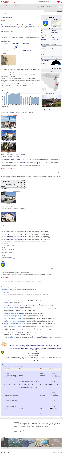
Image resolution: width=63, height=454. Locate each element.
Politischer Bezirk (44, 34)
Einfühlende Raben (31, 447)
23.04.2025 (47, 422)
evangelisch (3, 112)
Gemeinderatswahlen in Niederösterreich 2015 (14, 237)
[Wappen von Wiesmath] (45, 23)
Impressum (60, 452)
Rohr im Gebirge (46, 346)
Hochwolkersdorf (16, 43)
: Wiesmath (7, 285)
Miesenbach (31, 346)
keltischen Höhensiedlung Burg (8, 70)
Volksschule (14, 208)
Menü (53, 1)
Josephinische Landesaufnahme (9, 66)
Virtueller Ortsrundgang (6, 291)
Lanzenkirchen (52, 345)
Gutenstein (47, 344)
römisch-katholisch (29, 110)
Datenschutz (55, 452)
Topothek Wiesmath (6, 289)
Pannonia (30, 72)
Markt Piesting (18, 346)
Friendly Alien (19, 447)
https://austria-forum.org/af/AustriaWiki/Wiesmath (28, 432)
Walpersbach (26, 348)
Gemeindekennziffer (45, 49)
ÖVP (56, 58)
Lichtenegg (57, 345)
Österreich (54, 30)
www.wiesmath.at (54, 54)
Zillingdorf (37, 349)
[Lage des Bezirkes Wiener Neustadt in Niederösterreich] (4, 344)
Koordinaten (43, 39)
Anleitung (43, 337)
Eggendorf (38, 344)
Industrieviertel (11, 24)
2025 (42, 61)
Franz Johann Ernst (6, 281)
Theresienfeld (10, 348)
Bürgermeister (44, 58)
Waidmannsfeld (17, 348)
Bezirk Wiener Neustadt (40, 342)
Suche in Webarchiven (11, 337)
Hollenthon (6, 50)
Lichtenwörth (12, 346)
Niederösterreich (55, 32)
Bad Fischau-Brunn (17, 344)
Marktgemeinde (11, 16)
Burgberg (26, 70)
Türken (18, 83)
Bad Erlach (11, 344)
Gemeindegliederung (30, 351)
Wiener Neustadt (55, 34)
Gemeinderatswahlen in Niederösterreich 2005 (14, 234)
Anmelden (60, 6)
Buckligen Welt (3, 26)
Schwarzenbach (26, 43)
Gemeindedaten (49, 109)
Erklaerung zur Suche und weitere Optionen (44, 2)
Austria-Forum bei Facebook (2, 452)
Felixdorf (42, 344)
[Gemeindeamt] (51, 101)
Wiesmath (43, 348)
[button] (43, 6)
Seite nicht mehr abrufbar (54, 336)
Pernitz (40, 346)
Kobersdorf (25, 47)
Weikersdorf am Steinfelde (35, 348)
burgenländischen (28, 24)
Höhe (42, 41)
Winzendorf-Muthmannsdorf (50, 348)
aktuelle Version (54, 11)
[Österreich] (51, 30)
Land (42, 32)
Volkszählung (10, 110)
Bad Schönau (24, 344)
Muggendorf (36, 346)
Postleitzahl (43, 46)
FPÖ (59, 68)
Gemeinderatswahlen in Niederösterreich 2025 (14, 241)
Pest (9, 85)
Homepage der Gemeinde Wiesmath (9, 287)
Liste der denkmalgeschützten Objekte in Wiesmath (15, 154)
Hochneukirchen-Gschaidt (55, 344)
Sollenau (57, 346)
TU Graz (59, 2)
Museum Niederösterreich (44, 294)
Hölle (6, 39)
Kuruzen (23, 83)
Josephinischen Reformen (24, 162)
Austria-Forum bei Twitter (5, 452)
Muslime (11, 112)
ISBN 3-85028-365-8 (24, 310)
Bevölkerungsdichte (45, 44)
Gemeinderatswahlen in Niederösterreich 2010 (14, 236)
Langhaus (37, 161)
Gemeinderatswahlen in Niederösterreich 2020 (14, 239)
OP (28, 47)
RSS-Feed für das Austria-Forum (8, 452)
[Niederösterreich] (51, 32)
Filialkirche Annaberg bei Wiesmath (8, 140)
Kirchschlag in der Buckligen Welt (37, 345)
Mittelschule (22, 208)
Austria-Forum (9, 1)
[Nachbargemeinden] (16, 46)
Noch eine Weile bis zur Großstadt (56, 447)
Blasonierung (3, 271)
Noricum (27, 69)
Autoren (50, 422)
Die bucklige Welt (5, 292)
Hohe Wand (18, 345)
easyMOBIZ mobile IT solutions (42, 447)
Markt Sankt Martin (25, 50)
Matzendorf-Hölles (24, 346)
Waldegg (22, 348)
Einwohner (43, 42)
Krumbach (47, 345)
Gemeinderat (43, 60)
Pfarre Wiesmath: (12, 307)
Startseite (2, 2)
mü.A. (53, 41)
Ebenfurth (34, 344)
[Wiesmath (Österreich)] (56, 23)
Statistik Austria (56, 109)
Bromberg (6, 43)
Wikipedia (35, 422)
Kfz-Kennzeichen (44, 35)
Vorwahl (42, 48)
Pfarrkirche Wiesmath (8, 128)
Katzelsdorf (28, 345)
